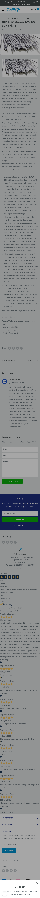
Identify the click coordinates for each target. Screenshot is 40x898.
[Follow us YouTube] (11, 542)
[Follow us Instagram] (7, 542)
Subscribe (20, 520)
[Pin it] (13, 348)
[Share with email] (21, 348)
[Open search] (28, 10)
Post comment (12, 481)
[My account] (32, 10)
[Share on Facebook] (9, 348)
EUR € (16, 860)
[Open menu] (3, 10)
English (5, 860)
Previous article (9, 360)
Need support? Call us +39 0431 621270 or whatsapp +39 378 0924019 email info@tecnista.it (20, 3)
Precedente (4, 614)
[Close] (37, 882)
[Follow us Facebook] (3, 542)
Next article (32, 360)
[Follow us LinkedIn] (15, 542)
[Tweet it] (17, 348)
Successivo (12, 614)
